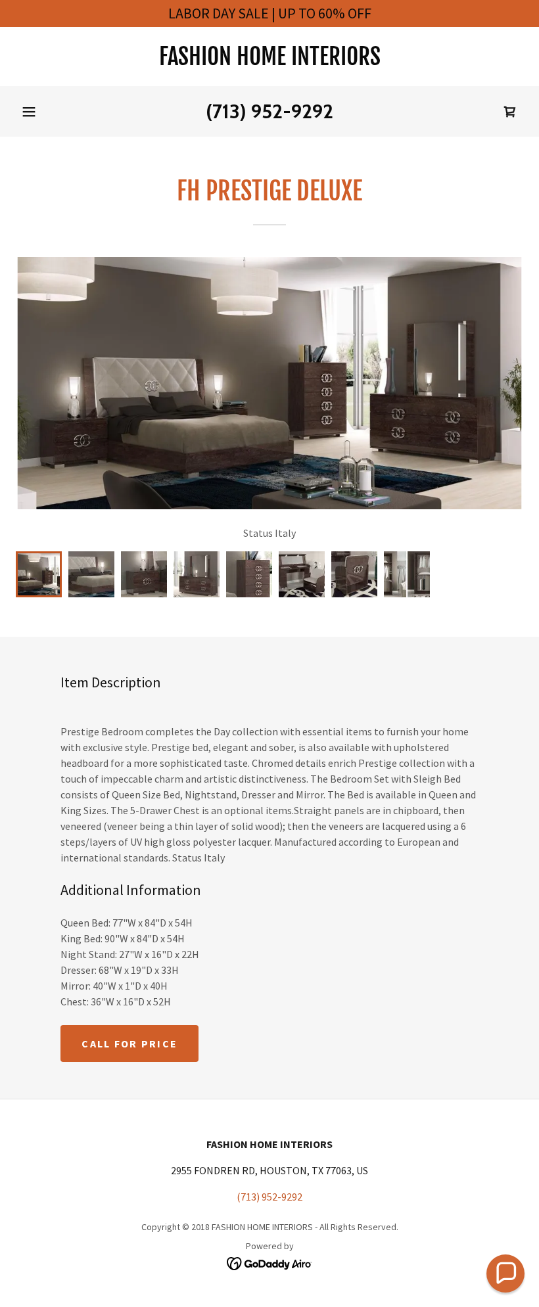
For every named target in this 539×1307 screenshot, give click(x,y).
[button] (29, 112)
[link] (269, 61)
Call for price (129, 1043)
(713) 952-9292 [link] (269, 111)
